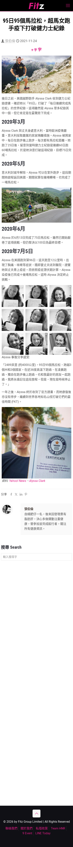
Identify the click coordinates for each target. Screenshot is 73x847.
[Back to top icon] (36, 813)
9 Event (27, 833)
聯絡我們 (11, 828)
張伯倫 (10, 41)
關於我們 (27, 828)
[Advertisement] (36, 602)
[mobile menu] (68, 5)
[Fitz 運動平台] (36, 5)
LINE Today (43, 833)
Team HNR (58, 828)
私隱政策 (42, 828)
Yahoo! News (17, 481)
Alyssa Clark (37, 481)
